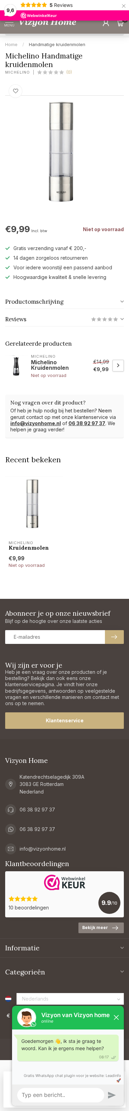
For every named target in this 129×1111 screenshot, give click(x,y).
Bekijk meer (95, 927)
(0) (69, 72)
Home (11, 44)
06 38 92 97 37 (86, 423)
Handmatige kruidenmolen (57, 44)
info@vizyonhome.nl (35, 423)
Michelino (17, 72)
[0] (120, 23)
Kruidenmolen (29, 548)
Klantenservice (65, 720)
